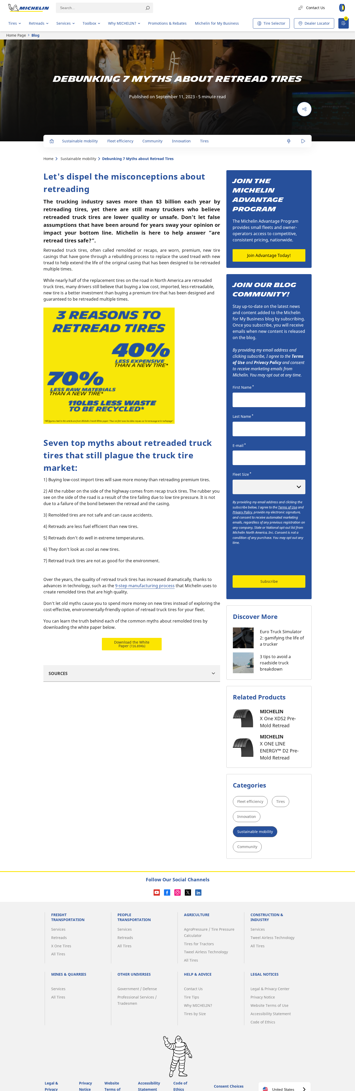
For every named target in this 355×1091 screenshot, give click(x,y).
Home (48, 158)
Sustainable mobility (78, 158)
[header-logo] (28, 8)
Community (247, 846)
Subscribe (269, 581)
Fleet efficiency (250, 801)
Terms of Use (287, 507)
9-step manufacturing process (145, 586)
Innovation (246, 816)
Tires (280, 801)
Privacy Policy (242, 512)
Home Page (16, 35)
